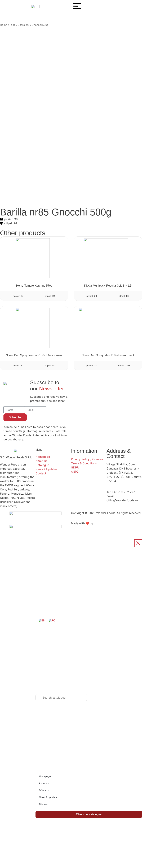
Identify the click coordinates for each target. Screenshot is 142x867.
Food (13, 24)
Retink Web (101, 523)
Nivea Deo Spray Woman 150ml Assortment (34, 355)
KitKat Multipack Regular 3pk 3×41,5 (107, 285)
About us (44, 783)
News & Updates (48, 797)
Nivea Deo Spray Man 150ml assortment (108, 355)
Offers (42, 790)
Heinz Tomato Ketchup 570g (34, 285)
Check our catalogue (88, 814)
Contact (43, 804)
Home (3, 24)
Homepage (45, 776)
